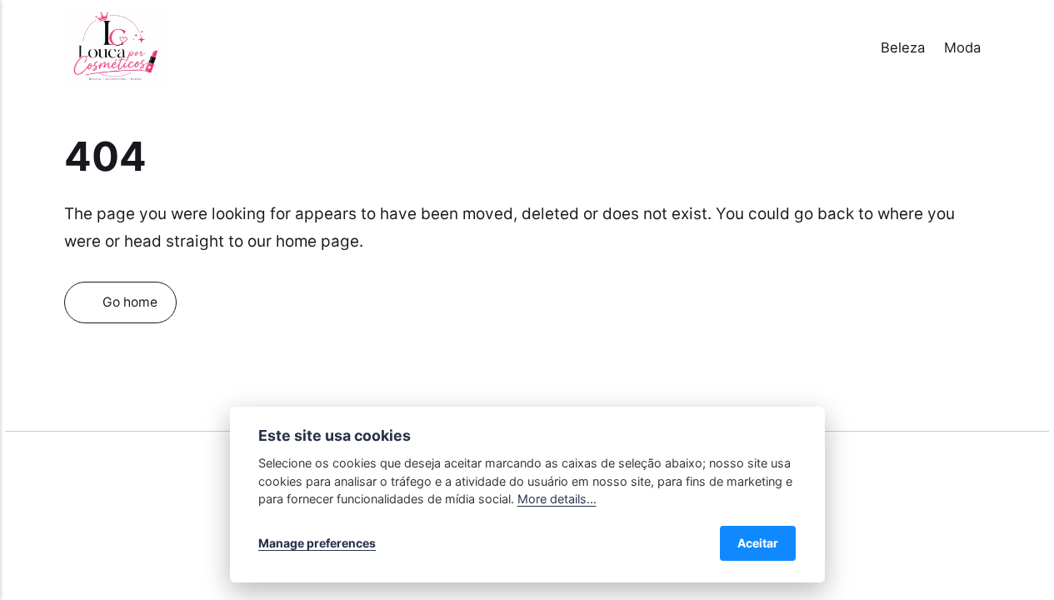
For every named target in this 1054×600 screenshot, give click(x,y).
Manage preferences (317, 543)
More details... (557, 499)
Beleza (903, 47)
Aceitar (757, 543)
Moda (962, 47)
